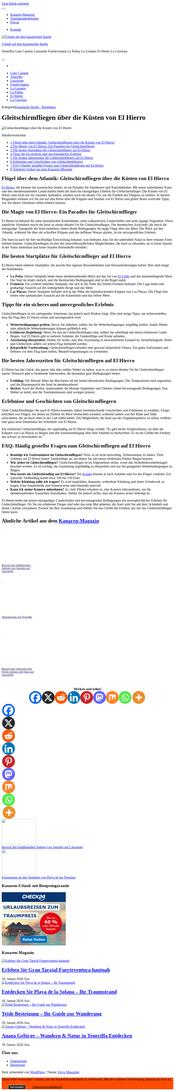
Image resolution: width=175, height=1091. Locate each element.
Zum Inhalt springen (15, 3)
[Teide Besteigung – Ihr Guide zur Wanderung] (34, 1004)
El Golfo (124, 276)
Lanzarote (17, 80)
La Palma (16, 92)
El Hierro (16, 96)
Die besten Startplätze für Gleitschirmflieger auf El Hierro (50, 150)
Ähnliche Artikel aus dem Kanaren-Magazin (41, 169)
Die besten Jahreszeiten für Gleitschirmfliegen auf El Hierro (51, 158)
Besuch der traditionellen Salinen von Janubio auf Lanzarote (42, 847)
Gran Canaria (19, 73)
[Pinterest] (86, 697)
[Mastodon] (99, 697)
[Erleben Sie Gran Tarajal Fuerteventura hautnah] (35, 961)
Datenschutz (18, 1061)
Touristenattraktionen (24, 18)
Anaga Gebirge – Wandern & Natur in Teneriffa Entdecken (67, 1035)
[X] (48, 697)
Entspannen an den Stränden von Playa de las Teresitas (39, 877)
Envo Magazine (68, 1072)
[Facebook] (35, 697)
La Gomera (18, 88)
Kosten (87, 474)
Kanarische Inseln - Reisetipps (35, 107)
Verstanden (17, 1087)
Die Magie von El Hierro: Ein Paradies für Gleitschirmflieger (52, 146)
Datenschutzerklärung (47, 1087)
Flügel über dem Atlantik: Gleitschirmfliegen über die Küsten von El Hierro (62, 142)
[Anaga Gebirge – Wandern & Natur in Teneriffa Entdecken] (43, 1026)
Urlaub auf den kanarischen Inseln (25, 44)
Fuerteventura (19, 84)
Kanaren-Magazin (22, 14)
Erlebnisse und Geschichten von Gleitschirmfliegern (46, 161)
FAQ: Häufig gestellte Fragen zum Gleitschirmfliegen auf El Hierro (57, 165)
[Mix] (112, 697)
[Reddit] (61, 697)
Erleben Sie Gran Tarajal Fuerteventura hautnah (56, 970)
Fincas (14, 22)
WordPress (37, 1072)
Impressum (17, 1065)
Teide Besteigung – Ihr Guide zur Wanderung (52, 1013)
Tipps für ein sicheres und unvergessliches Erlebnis (45, 154)
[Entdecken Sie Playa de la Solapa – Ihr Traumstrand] (38, 982)
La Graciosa (18, 100)
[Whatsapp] (125, 697)
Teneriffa (16, 77)
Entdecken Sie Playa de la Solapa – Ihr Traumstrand (59, 991)
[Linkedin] (73, 697)
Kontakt (15, 29)
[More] (138, 697)
